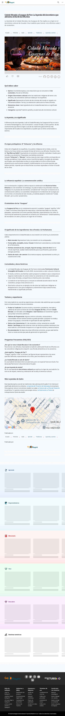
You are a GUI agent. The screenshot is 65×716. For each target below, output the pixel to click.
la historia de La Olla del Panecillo (49, 388)
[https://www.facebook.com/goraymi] (26, 676)
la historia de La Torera (44, 390)
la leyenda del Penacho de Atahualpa (38, 386)
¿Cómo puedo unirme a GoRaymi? (8, 705)
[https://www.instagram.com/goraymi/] (34, 676)
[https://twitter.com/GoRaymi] (30, 676)
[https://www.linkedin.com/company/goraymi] (32, 680)
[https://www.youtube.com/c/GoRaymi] (38, 676)
